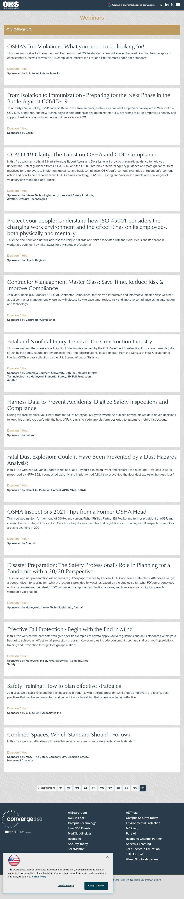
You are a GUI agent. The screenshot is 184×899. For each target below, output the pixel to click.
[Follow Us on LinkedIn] (167, 4)
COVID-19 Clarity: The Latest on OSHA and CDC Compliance (82, 154)
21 (60, 788)
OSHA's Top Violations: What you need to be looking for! (75, 46)
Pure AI (131, 833)
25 (93, 788)
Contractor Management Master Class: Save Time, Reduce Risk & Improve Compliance (85, 284)
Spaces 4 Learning (138, 844)
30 (135, 788)
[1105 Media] (17, 832)
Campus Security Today (142, 818)
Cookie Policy (39, 876)
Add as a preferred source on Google (133, 4)
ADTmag (132, 813)
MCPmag (132, 828)
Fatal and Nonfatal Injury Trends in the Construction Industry (79, 341)
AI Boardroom (77, 813)
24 (85, 788)
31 (142, 788)
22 (69, 788)
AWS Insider (76, 818)
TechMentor (76, 849)
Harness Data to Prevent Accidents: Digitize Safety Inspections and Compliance (87, 404)
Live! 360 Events (79, 828)
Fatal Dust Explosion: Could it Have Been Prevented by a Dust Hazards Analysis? (92, 459)
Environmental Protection (143, 823)
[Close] (107, 857)
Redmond (74, 839)
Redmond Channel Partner (144, 839)
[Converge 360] (22, 819)
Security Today (78, 844)
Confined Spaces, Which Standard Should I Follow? (68, 734)
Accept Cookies (96, 885)
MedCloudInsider (79, 833)
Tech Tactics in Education (143, 849)
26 (102, 788)
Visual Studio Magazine (142, 859)
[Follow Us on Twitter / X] (172, 4)
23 (77, 788)
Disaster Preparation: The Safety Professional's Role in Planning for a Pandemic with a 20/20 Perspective (88, 568)
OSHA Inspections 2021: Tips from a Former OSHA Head (76, 511)
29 (126, 788)
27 (110, 788)
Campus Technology (82, 823)
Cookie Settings (66, 885)
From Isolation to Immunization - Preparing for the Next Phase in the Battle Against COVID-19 (88, 98)
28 (118, 788)
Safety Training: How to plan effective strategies (64, 686)
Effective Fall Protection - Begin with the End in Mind (70, 629)
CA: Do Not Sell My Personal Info (141, 880)
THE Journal (134, 854)
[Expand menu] (178, 5)
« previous (46, 788)
